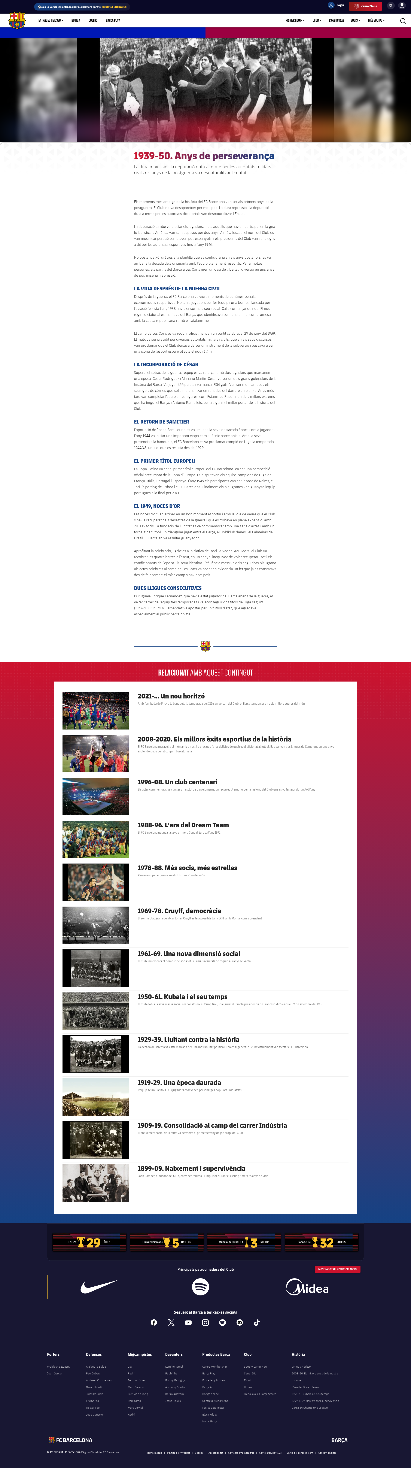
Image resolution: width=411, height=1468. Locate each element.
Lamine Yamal (174, 1366)
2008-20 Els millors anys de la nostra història (315, 1377)
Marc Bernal (135, 1407)
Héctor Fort (93, 1407)
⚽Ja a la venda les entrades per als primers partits (82, 7)
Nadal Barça (209, 1421)
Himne (248, 1387)
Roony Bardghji (175, 1380)
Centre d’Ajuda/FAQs (215, 1400)
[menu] (402, 5)
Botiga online (210, 1394)
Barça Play (113, 20)
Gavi (130, 1366)
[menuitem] (402, 4)
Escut (247, 1380)
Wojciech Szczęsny (58, 1366)
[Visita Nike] (99, 1286)
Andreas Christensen (99, 1380)
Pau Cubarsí (93, 1373)
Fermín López (136, 1380)
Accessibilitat (215, 1452)
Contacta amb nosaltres (241, 1452)
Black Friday (209, 1414)
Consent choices (327, 1452)
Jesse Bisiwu (173, 1400)
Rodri (131, 1414)
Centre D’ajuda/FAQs (270, 1452)
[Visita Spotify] (200, 1286)
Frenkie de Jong (138, 1394)
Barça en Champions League (310, 1407)
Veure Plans (369, 6)
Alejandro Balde (96, 1366)
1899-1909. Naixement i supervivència (315, 1400)
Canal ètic (250, 1373)
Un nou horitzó (301, 1366)
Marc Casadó (136, 1387)
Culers (93, 20)
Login (337, 6)
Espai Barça (336, 20)
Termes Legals (154, 1452)
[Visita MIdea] (307, 1286)
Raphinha (171, 1373)
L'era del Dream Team (305, 1387)
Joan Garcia (54, 1373)
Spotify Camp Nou (255, 1366)
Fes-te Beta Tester (213, 1407)
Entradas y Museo (213, 1380)
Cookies (199, 1452)
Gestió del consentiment (300, 1452)
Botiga (75, 20)
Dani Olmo (134, 1400)
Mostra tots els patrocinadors (337, 1269)
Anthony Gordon (175, 1387)
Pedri (131, 1373)
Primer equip (294, 20)
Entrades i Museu (50, 20)
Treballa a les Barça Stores (260, 1394)
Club (316, 20)
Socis (354, 20)
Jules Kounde (94, 1394)
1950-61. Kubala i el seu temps (310, 1394)
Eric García (92, 1400)
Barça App (208, 1387)
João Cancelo (94, 1414)
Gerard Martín (94, 1387)
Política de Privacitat (178, 1452)
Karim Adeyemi (175, 1394)
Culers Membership (214, 1366)
